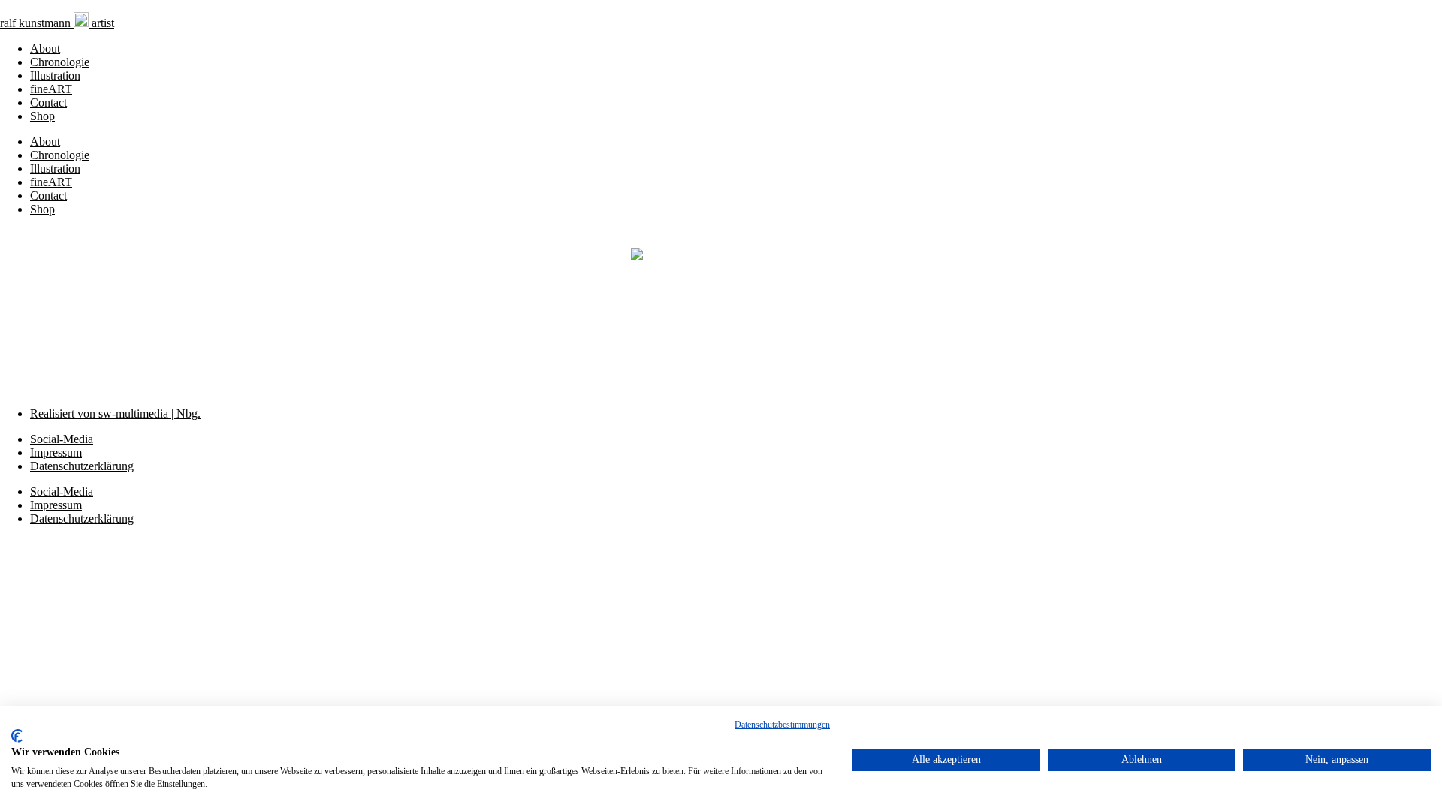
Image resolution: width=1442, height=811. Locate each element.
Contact (48, 102)
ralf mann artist (57, 23)
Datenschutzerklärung (82, 466)
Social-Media (61, 439)
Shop (42, 116)
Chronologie (59, 62)
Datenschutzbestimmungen (782, 724)
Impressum (56, 452)
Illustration (55, 75)
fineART (51, 89)
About (45, 48)
